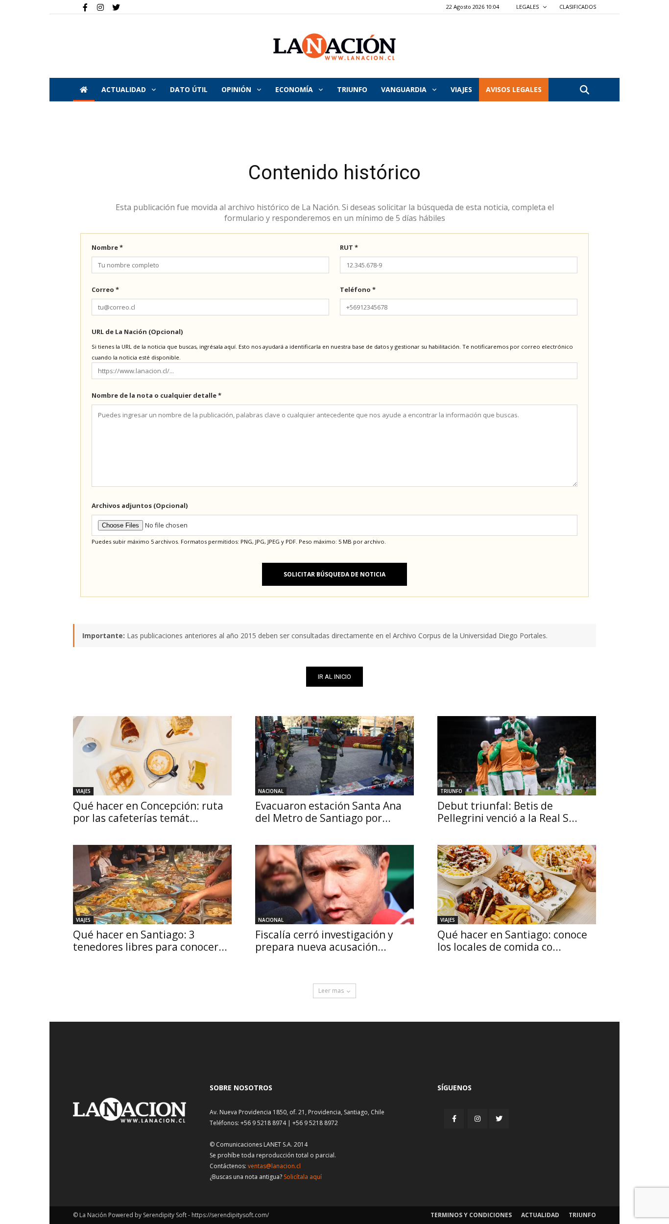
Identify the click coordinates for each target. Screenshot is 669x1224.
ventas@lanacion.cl (274, 1166)
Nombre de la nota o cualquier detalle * (156, 395)
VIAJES (461, 89)
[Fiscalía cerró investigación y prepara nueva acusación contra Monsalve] (334, 884)
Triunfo (352, 89)
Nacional (271, 791)
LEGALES (528, 6)
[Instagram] (96, 7)
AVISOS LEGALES (514, 89)
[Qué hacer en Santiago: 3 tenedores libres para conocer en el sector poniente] (152, 884)
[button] (584, 90)
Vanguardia (405, 89)
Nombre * (107, 247)
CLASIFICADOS (577, 6)
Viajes (83, 791)
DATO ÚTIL (189, 89)
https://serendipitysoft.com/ (230, 1215)
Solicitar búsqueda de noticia (334, 574)
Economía (295, 89)
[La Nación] (334, 46)
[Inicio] (84, 89)
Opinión (237, 89)
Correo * (105, 289)
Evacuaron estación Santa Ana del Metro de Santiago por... (328, 812)
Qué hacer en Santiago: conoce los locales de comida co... (512, 941)
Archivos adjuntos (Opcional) (140, 505)
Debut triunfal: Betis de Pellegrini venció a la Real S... (507, 812)
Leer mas (331, 990)
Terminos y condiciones (471, 1215)
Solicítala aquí (303, 1177)
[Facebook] (80, 7)
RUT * (349, 247)
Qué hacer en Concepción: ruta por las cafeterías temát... (148, 812)
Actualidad (124, 89)
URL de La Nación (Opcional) (137, 331)
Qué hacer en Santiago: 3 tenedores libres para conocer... (150, 941)
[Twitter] (112, 7)
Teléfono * (358, 289)
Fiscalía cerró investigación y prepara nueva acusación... (324, 941)
